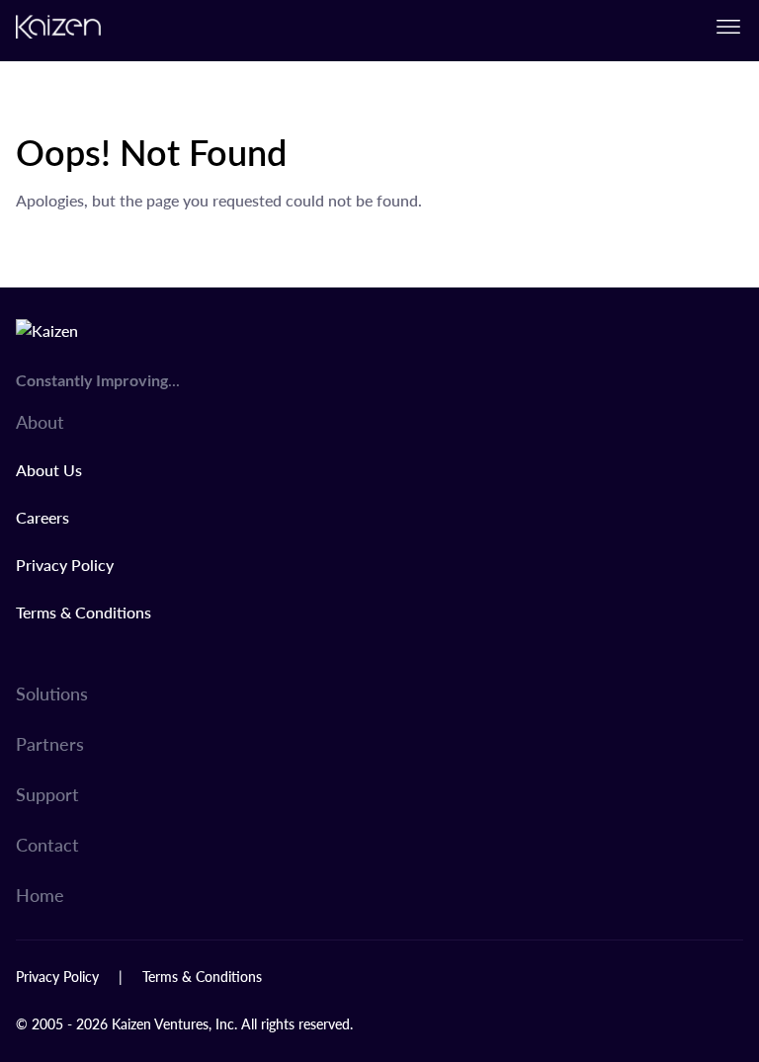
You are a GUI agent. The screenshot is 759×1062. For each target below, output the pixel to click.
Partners (50, 743)
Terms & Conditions (83, 612)
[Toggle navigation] (728, 26)
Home (40, 894)
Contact (47, 844)
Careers (42, 517)
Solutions (52, 693)
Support (47, 793)
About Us (49, 469)
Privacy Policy (65, 564)
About (40, 421)
